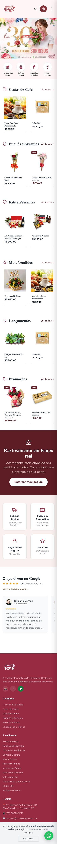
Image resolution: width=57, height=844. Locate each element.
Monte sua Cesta (12, 768)
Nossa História (11, 741)
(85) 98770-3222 (14, 813)
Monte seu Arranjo (13, 772)
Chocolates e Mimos (14, 726)
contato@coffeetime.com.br (21, 818)
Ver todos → (47, 89)
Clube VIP (8, 785)
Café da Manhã (11, 713)
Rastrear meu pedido (28, 481)
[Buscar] (35, 9)
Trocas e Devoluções (14, 750)
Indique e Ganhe (11, 790)
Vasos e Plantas (11, 722)
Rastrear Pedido (11, 763)
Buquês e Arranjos (13, 718)
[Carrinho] (43, 8)
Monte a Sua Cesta (13, 704)
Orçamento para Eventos (16, 781)
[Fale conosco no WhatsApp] (48, 835)
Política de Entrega (13, 745)
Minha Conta (10, 759)
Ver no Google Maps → (15, 589)
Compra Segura (11, 754)
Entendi (28, 838)
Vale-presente (10, 777)
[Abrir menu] (51, 9)
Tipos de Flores (11, 709)
